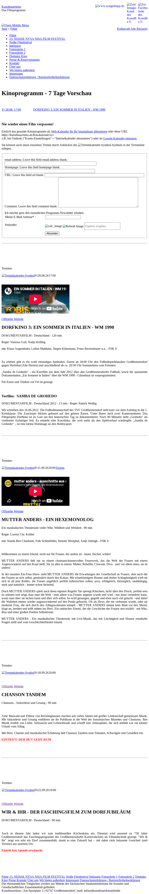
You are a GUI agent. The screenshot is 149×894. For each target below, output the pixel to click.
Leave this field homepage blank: (40, 167)
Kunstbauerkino (11, 6)
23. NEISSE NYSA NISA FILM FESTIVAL (37, 38)
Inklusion (15, 45)
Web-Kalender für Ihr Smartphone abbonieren (79, 131)
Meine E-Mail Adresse (19, 217)
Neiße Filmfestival (20, 42)
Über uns (15, 66)
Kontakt (14, 63)
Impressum (16, 73)
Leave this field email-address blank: (45, 159)
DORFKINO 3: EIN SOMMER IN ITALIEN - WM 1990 (69, 109)
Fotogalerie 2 (17, 52)
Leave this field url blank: (28, 175)
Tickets (60, 467)
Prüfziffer (11, 224)
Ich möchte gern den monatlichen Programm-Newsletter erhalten (44, 213)
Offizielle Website (12, 319)
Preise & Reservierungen (24, 59)
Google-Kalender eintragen (120, 138)
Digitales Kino (18, 56)
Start (4, 28)
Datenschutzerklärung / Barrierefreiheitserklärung (39, 77)
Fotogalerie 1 (17, 49)
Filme (13, 28)
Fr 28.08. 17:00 (11, 109)
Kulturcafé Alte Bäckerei (132, 28)
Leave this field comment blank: (37, 206)
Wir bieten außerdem (22, 70)
